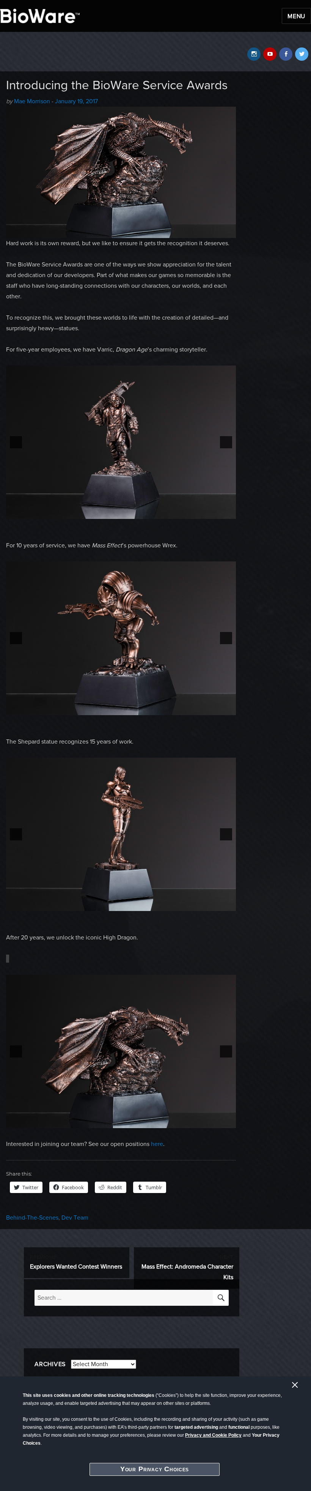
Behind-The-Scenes (32, 1217)
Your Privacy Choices (154, 1469)
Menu (296, 16)
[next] (226, 442)
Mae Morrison (32, 101)
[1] (117, 512)
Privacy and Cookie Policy (213, 1435)
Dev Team (74, 1217)
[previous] (16, 442)
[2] (125, 512)
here (157, 1144)
